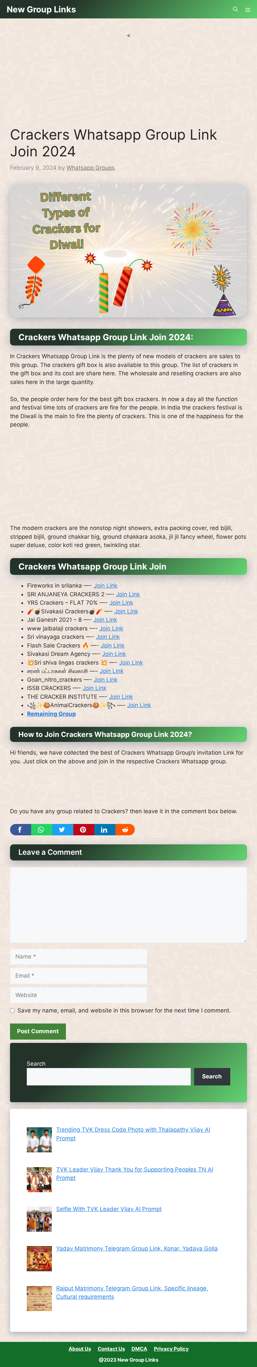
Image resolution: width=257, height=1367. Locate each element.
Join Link (105, 585)
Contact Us (111, 1349)
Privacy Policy (171, 1349)
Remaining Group (51, 713)
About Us (80, 1349)
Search (36, 1063)
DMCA (139, 1349)
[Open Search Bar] (235, 9)
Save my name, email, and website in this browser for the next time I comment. (124, 1010)
